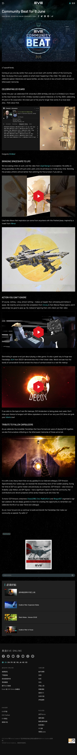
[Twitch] (18, 656)
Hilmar (13, 223)
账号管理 (41, 671)
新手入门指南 (6, 686)
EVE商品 (4, 718)
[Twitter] (8, 656)
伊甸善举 (41, 700)
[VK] (32, 656)
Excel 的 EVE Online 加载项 (11, 689)
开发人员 (41, 686)
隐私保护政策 (42, 721)
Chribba (12, 154)
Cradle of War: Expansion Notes (29, 605)
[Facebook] (3, 656)
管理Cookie (42, 732)
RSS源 (40, 728)
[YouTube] (13, 656)
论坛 (40, 682)
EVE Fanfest (6, 715)
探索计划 (5, 722)
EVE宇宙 (4, 711)
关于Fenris (42, 714)
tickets (8, 417)
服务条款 (41, 718)
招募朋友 (41, 689)
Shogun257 (58, 499)
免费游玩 (5, 671)
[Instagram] (27, 656)
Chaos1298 (31, 499)
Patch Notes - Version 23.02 (28, 617)
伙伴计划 (41, 696)
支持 (40, 675)
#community (6, 534)
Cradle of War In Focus (26, 630)
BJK (12, 360)
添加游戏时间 (6, 679)
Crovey (45, 305)
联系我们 (41, 725)
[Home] (38, 5)
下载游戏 (5, 675)
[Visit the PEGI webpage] (71, 740)
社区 (40, 679)
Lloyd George (45, 166)
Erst (38, 499)
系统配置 (5, 682)
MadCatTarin (45, 499)
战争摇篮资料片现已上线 (27, 592)
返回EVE (41, 693)
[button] (72, 3)
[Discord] (22, 656)
